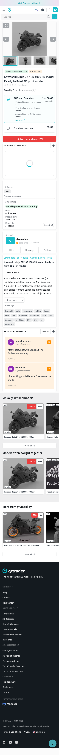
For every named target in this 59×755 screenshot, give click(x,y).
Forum (6, 692)
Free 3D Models (10, 629)
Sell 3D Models (9, 645)
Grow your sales (10, 650)
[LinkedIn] (4, 742)
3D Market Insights (11, 655)
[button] (48, 16)
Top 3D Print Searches (13, 671)
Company (7, 587)
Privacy (26, 731)
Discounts (7, 639)
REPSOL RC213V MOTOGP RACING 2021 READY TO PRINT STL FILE (30, 545)
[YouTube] (10, 742)
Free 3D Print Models (12, 634)
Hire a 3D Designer (11, 624)
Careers (6, 597)
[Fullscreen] (6, 25)
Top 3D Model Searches (13, 666)
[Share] (47, 182)
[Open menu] (3, 9)
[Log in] (48, 9)
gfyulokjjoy (22, 239)
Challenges (8, 687)
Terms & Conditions (12, 731)
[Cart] (42, 9)
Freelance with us (11, 661)
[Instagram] (16, 742)
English (38, 732)
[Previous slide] (6, 39)
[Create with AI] (36, 9)
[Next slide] (53, 39)
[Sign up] (55, 9)
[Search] (54, 16)
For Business (8, 613)
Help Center (8, 602)
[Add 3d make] (53, 145)
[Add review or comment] (53, 331)
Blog (5, 592)
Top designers (9, 681)
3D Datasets (8, 618)
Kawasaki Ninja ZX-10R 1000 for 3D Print (19, 492)
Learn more (18, 120)
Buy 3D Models (9, 608)
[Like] (12, 182)
